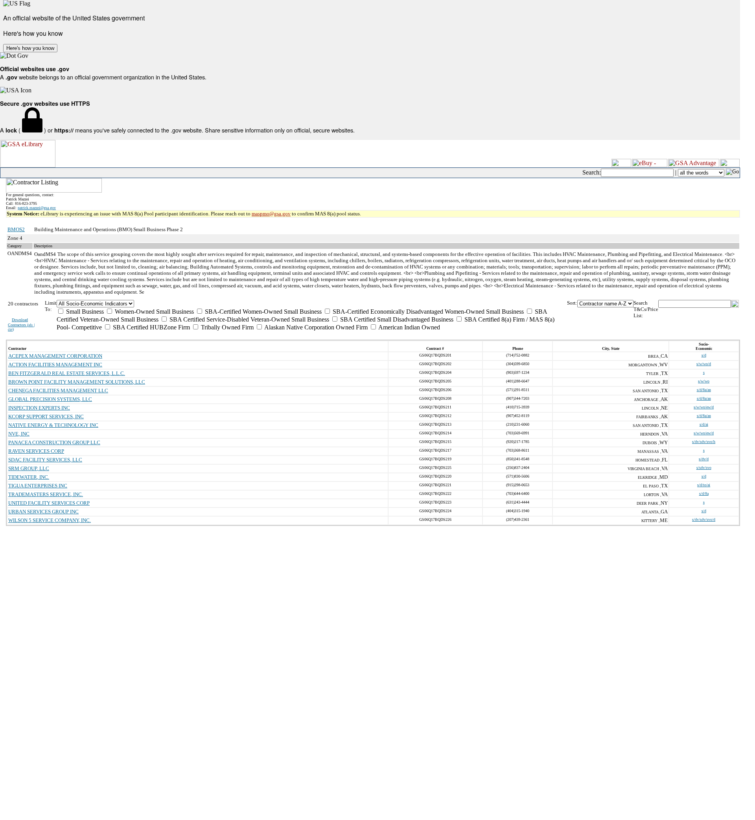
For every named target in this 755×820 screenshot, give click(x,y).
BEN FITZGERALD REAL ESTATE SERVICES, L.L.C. (66, 373)
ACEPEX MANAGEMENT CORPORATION (55, 356)
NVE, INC (18, 434)
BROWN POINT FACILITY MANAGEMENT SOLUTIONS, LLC (76, 382)
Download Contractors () (21, 324)
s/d (704, 355)
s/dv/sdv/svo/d (703, 519)
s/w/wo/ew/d (704, 407)
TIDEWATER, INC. (28, 477)
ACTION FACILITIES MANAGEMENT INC (55, 365)
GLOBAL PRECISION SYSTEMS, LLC (50, 399)
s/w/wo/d (703, 364)
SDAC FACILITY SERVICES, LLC (45, 460)
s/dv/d (704, 459)
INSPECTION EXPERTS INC (39, 408)
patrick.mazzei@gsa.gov (37, 208)
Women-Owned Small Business (153, 311)
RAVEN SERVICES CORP (36, 451)
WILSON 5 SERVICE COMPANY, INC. (49, 520)
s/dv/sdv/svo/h (703, 441)
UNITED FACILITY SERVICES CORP (49, 503)
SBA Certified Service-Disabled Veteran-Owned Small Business (248, 319)
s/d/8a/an (704, 390)
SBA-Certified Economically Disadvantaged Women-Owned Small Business (427, 311)
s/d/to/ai (703, 485)
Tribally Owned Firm (226, 327)
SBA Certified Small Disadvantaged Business (396, 319)
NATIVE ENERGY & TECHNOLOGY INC (53, 425)
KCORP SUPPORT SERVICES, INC (46, 416)
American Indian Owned (408, 327)
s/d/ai (704, 424)
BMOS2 (16, 229)
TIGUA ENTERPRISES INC (37, 486)
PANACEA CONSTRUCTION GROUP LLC (54, 442)
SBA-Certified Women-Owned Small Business (262, 311)
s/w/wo (703, 381)
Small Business (84, 311)
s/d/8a (704, 493)
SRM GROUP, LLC (28, 468)
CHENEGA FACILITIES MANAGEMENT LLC (58, 390)
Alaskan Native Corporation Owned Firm (315, 327)
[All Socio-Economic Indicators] (312, 303)
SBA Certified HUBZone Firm (150, 327)
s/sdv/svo (703, 467)
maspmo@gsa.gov (271, 214)
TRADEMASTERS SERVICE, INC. (45, 494)
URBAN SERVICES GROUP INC (43, 512)
